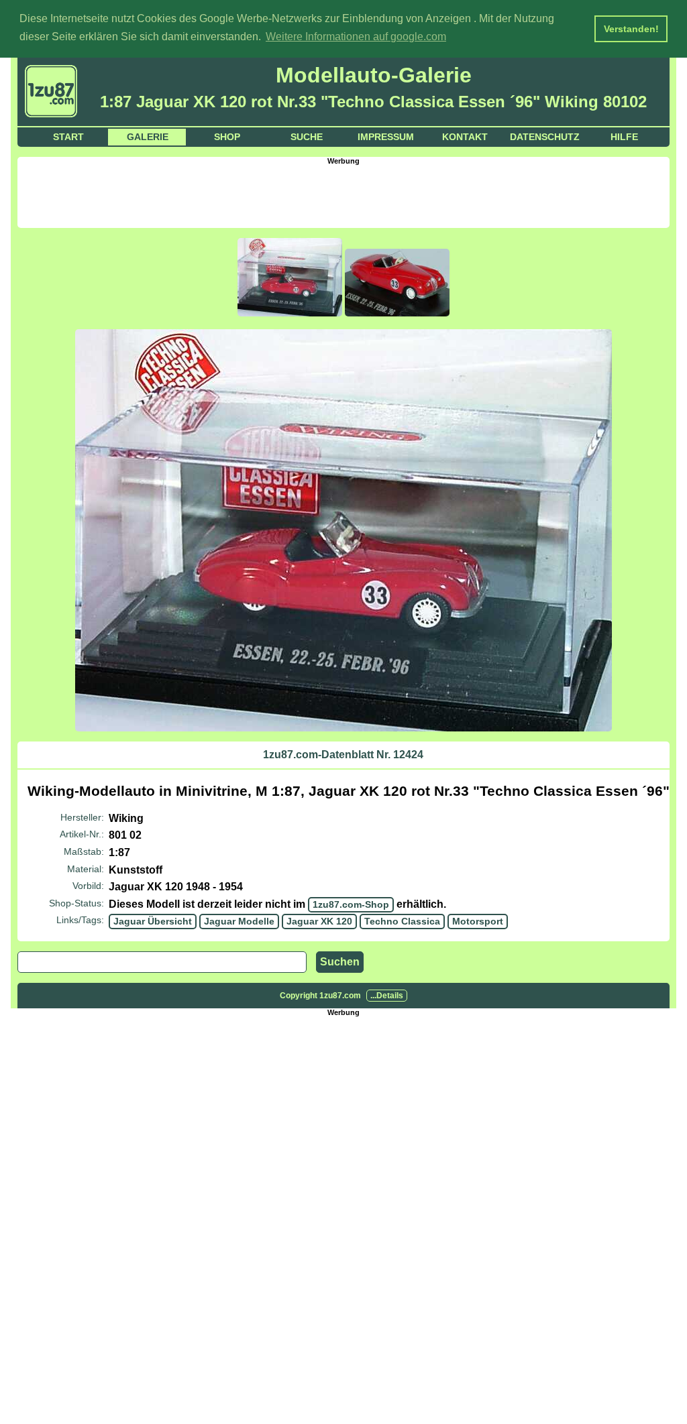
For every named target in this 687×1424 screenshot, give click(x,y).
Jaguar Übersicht (152, 921)
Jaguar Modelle (239, 921)
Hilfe (624, 136)
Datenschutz (545, 136)
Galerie (147, 136)
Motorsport (477, 921)
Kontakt (465, 136)
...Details (386, 995)
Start (68, 136)
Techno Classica (402, 921)
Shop (227, 136)
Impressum (386, 136)
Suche (306, 136)
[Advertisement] (343, 195)
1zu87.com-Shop (351, 904)
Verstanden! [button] (631, 28)
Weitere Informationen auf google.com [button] (356, 36)
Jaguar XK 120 (319, 921)
